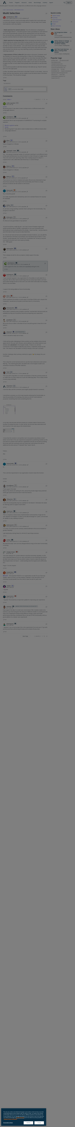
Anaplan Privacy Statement (10, 1119)
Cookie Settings (20, 1117)
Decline (28, 1122)
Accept (39, 1122)
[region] (23, 1117)
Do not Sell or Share (8, 1122)
